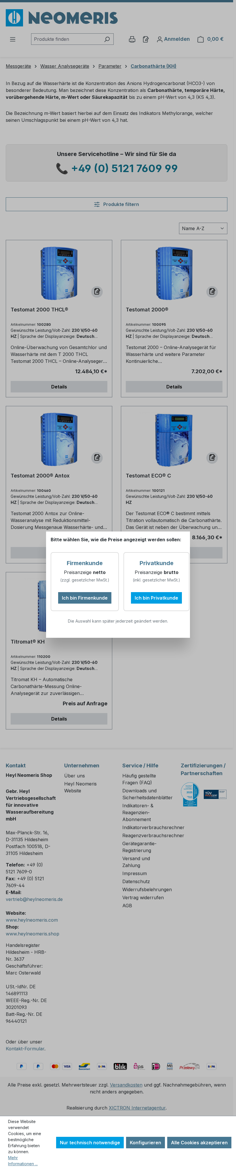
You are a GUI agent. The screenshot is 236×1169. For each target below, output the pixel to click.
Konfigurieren (145, 1142)
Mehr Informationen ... (23, 1160)
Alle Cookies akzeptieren (199, 1142)
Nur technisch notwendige (90, 1142)
